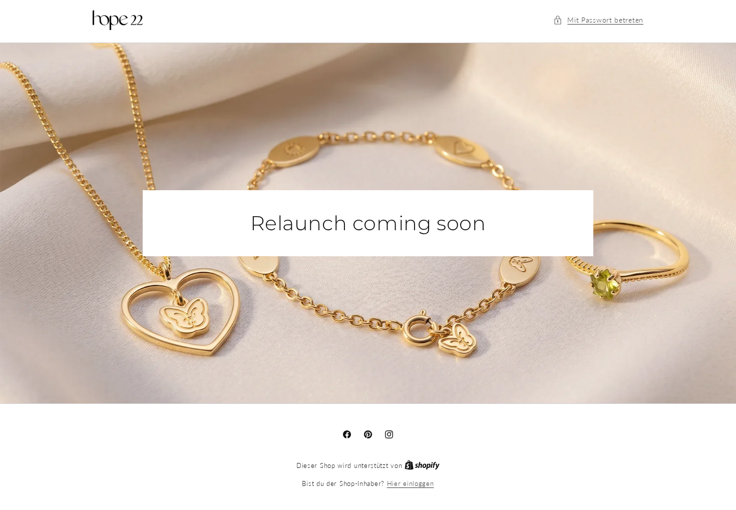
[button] (598, 20)
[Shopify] (422, 465)
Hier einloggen (410, 483)
